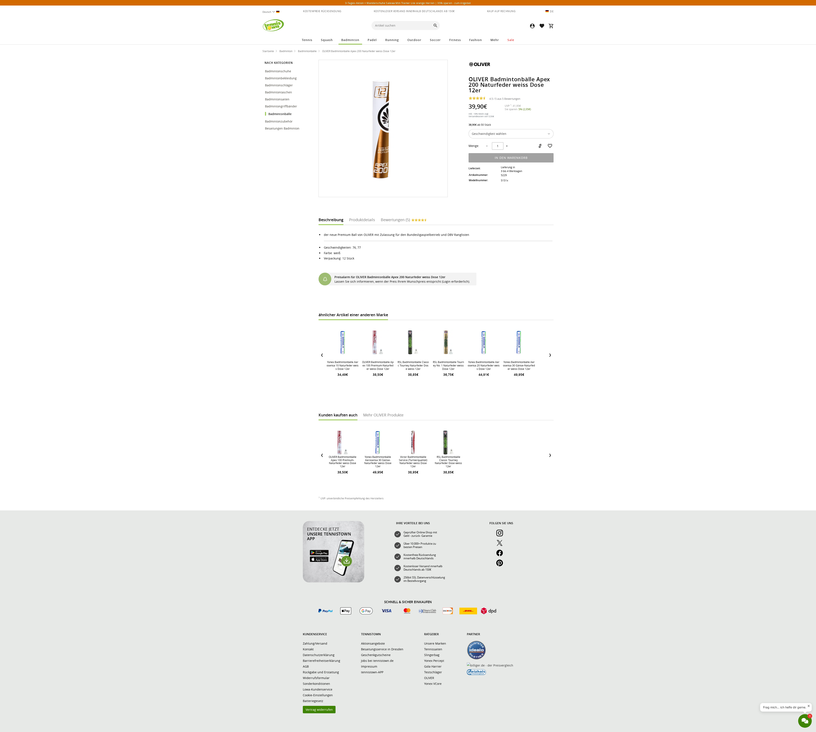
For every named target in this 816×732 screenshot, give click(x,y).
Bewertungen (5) (395, 219)
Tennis (307, 40)
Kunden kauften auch (338, 414)
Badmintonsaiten (277, 99)
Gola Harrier (433, 666)
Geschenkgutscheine (376, 655)
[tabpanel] (436, 258)
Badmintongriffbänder (281, 106)
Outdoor (414, 40)
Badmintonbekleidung (281, 78)
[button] (532, 25)
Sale (510, 40)
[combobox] (272, 11)
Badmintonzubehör (279, 121)
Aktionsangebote (373, 643)
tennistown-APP (372, 672)
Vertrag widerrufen (319, 710)
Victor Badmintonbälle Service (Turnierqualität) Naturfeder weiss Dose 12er (413, 461)
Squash (327, 40)
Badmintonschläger (279, 85)
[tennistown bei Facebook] (501, 555)
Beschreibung (331, 219)
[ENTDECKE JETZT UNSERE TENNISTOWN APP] (333, 581)
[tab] (331, 219)
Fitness (455, 40)
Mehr (494, 40)
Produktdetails (362, 219)
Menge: (474, 146)
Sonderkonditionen (316, 684)
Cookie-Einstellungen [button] (318, 695)
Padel (372, 40)
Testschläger (433, 672)
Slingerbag (431, 655)
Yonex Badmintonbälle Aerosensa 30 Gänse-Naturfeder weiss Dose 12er (519, 365)
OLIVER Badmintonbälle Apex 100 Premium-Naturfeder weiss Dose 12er (378, 365)
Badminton (350, 40)
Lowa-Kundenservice (317, 689)
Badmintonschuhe (278, 71)
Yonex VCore (433, 684)
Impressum (369, 666)
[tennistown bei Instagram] (501, 535)
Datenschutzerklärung (318, 655)
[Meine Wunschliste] (541, 25)
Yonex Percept (434, 661)
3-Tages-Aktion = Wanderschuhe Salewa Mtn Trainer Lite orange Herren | (408, 3)
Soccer (435, 40)
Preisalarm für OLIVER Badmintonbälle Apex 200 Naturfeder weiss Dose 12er (389, 277)
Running (392, 40)
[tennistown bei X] (501, 545)
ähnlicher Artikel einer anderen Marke (353, 314)
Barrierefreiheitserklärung (321, 661)
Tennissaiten (433, 649)
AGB (306, 666)
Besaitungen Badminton (282, 128)
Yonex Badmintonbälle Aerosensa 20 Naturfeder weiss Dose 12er (484, 365)
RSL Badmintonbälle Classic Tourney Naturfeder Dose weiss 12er (413, 365)
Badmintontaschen (278, 92)
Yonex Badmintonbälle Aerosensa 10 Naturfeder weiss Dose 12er (342, 365)
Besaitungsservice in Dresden (382, 649)
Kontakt (308, 649)
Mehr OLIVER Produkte (383, 414)
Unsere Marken (435, 643)
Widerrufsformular (316, 678)
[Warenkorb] (551, 25)
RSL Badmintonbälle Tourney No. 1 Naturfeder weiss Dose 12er (448, 365)
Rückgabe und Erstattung (321, 672)
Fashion (475, 40)
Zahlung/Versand (315, 643)
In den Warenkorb (511, 158)
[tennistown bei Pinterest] (501, 565)
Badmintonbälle (280, 114)
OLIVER (429, 678)
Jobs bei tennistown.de (377, 661)
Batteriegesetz (313, 701)
